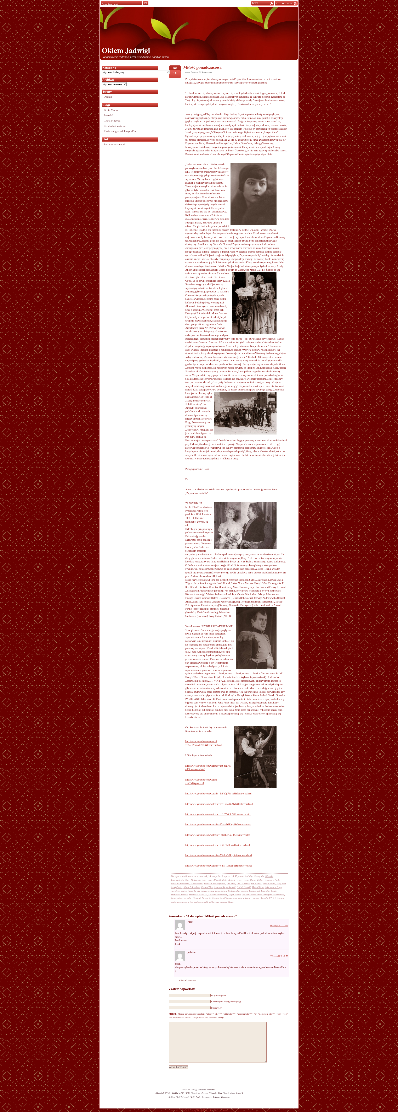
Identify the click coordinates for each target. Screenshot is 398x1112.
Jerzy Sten (281, 883)
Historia (269, 876)
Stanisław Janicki (179, 894)
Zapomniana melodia (181, 898)
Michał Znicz (258, 887)
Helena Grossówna (180, 883)
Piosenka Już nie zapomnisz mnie (203, 891)
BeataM (108, 115)
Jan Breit (231, 883)
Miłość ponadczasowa (202, 67)
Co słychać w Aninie (115, 126)
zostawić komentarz (180, 902)
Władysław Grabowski (273, 894)
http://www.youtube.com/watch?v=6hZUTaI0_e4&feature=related (217, 845)
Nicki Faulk (195, 1097)
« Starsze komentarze (187, 980)
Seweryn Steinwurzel (250, 891)
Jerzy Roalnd (269, 883)
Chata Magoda (112, 120)
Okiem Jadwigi (126, 50)
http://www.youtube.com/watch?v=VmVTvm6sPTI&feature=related (218, 865)
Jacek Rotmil (196, 883)
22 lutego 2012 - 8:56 (279, 956)
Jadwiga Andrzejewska (214, 883)
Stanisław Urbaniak (217, 894)
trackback (212, 902)
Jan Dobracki (243, 883)
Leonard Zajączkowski (224, 887)
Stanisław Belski (269, 891)
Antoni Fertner (235, 880)
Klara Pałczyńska (191, 887)
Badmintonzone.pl (114, 144)
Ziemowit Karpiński (202, 898)
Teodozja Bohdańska (252, 894)
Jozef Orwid (176, 887)
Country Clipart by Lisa (211, 1093)
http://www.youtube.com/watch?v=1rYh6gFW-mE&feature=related (218, 793)
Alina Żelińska (220, 880)
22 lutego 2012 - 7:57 (279, 925)
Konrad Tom (207, 887)
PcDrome (224, 1110)
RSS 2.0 (272, 898)
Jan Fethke (256, 883)
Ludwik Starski (244, 887)
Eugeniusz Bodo (272, 880)
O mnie (108, 96)
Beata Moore (250, 880)
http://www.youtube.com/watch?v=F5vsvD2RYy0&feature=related (218, 824)
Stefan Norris (234, 894)
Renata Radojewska (230, 891)
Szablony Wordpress (221, 1097)
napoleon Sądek (179, 891)
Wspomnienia (177, 880)
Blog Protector (205, 1110)
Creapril (239, 1093)
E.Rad (260, 880)
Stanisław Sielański (198, 894)
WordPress (211, 1090)
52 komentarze (205, 72)
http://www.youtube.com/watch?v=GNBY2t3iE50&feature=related (218, 814)
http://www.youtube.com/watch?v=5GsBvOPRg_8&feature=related (218, 855)
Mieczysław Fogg (273, 887)
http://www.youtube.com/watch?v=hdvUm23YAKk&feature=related (219, 804)
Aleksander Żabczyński (201, 880)
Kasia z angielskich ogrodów (120, 131)
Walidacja (163, 1093)
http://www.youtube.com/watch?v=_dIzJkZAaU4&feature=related (217, 834)
